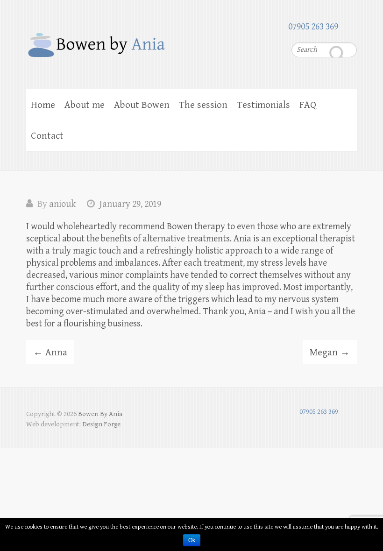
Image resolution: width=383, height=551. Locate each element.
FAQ (307, 105)
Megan (330, 352)
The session (203, 105)
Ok (191, 540)
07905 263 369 (313, 26)
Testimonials (263, 105)
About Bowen (142, 105)
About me (84, 105)
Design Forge (101, 424)
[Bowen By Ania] (191, 40)
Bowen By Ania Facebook (350, 26)
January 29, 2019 (130, 204)
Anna (50, 352)
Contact (47, 135)
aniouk (62, 204)
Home (43, 105)
